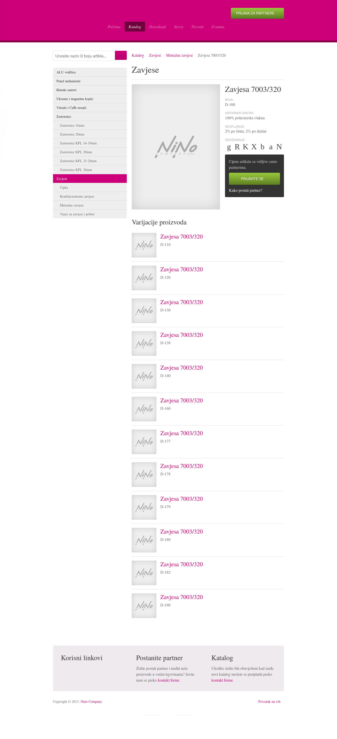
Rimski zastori (66, 89)
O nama (217, 26)
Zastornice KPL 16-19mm (78, 143)
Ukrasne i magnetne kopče (74, 98)
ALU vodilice (66, 72)
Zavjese (155, 55)
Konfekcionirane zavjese (77, 196)
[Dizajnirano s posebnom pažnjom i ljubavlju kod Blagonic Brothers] (163, 715)
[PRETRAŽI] (121, 55)
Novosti (197, 26)
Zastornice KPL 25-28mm (78, 160)
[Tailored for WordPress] (173, 715)
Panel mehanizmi (68, 81)
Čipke (64, 187)
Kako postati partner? (245, 190)
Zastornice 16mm (72, 125)
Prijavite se (252, 178)
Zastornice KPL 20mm (76, 152)
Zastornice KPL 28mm (76, 169)
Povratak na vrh (269, 701)
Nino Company (91, 701)
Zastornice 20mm (72, 134)
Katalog (135, 26)
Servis (178, 26)
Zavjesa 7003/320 (181, 236)
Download (157, 26)
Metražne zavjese (179, 55)
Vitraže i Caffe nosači (71, 107)
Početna (114, 26)
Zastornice (63, 116)
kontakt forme (168, 680)
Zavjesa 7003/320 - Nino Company (76, 20)
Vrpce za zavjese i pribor (77, 214)
